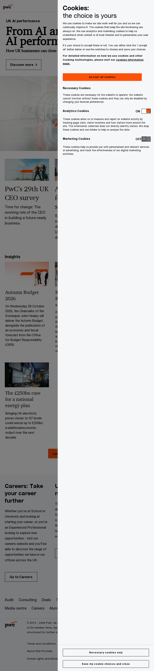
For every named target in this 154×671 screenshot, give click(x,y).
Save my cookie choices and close (106, 663)
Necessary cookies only (106, 652)
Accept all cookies (102, 76)
